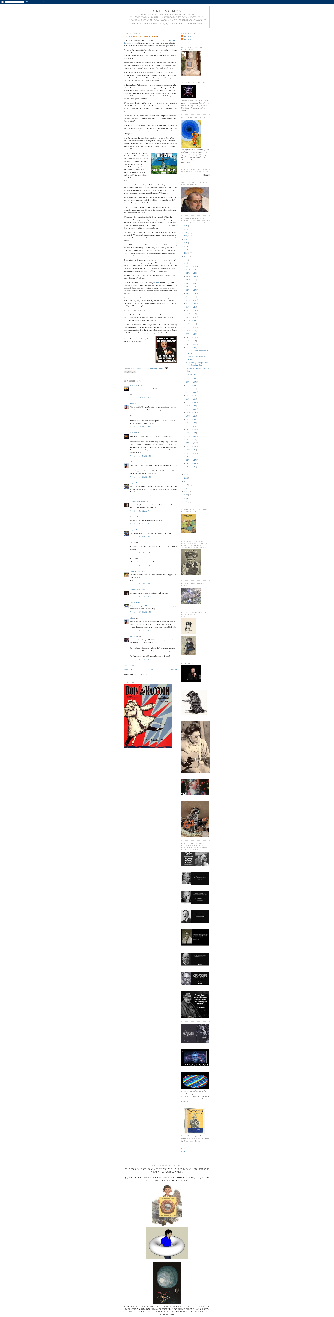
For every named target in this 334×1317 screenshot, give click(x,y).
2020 (186, 246)
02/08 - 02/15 (191, 450)
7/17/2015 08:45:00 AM (140, 659)
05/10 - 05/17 (191, 405)
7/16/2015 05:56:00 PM (140, 552)
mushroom (133, 385)
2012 (186, 478)
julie (131, 403)
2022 (186, 239)
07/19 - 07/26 (191, 344)
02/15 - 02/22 (191, 446)
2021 (186, 243)
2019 (186, 249)
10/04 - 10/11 (191, 307)
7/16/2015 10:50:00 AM (140, 427)
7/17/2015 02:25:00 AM (140, 596)
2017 (186, 256)
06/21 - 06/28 (191, 385)
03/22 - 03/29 (191, 429)
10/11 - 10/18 (191, 303)
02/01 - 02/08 (191, 453)
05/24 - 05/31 (191, 399)
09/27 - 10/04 (191, 310)
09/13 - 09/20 (191, 317)
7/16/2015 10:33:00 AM (140, 397)
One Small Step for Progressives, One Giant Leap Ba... (197, 363)
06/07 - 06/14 (191, 392)
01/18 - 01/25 (191, 460)
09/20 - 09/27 (191, 313)
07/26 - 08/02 (191, 341)
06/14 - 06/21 (191, 389)
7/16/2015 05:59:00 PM (140, 565)
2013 (186, 474)
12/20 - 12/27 (191, 269)
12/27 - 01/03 (191, 266)
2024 (186, 232)
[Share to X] (130, 371)
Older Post (173, 669)
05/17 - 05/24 (191, 402)
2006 (186, 498)
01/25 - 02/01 (191, 456)
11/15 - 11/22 (191, 286)
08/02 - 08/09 (191, 337)
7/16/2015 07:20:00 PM (140, 583)
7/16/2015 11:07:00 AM (140, 495)
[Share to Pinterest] (135, 371)
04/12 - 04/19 (191, 419)
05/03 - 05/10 (191, 409)
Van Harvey (134, 636)
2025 (186, 229)
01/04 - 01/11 (191, 467)
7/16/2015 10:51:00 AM (140, 456)
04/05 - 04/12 (191, 422)
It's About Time (191, 374)
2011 (186, 481)
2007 (186, 495)
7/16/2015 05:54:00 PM (140, 524)
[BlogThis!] (127, 371)
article (158, 282)
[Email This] (125, 371)
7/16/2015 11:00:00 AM (140, 477)
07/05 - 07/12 (191, 378)
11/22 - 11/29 (191, 283)
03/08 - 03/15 (191, 436)
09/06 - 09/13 (191, 320)
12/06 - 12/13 (191, 276)
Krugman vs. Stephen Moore (140, 606)
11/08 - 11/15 (191, 290)
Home (151, 669)
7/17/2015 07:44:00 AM (140, 630)
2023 (186, 236)
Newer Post (128, 669)
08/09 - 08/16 (191, 334)
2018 (186, 253)
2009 (186, 488)
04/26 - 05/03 (191, 412)
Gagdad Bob (134, 483)
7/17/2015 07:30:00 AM (140, 612)
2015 (186, 263)
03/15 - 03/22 (191, 433)
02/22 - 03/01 (191, 443)
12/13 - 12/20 (191, 273)
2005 (186, 501)
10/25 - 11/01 (191, 297)
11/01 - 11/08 (191, 293)
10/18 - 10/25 (191, 300)
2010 (186, 484)
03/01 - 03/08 (191, 439)
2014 (186, 471)
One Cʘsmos (167, 11)
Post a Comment (129, 665)
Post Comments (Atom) (142, 674)
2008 (186, 491)
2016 (186, 260)
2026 (186, 226)
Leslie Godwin (135, 571)
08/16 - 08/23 (191, 330)
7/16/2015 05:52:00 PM (140, 511)
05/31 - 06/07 (191, 395)
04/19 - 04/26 (191, 416)
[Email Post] (166, 368)
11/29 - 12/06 (191, 280)
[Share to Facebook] (132, 371)
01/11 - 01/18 (191, 463)
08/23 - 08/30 (191, 327)
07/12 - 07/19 (191, 347)
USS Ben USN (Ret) (137, 501)
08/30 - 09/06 (191, 324)
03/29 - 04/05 (191, 426)
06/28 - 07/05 (191, 382)
